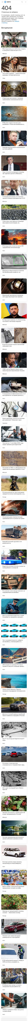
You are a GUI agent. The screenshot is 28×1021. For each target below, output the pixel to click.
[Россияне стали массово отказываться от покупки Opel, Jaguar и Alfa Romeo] (14, 758)
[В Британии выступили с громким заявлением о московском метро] (14, 92)
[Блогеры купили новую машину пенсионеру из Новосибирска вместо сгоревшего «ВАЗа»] (14, 856)
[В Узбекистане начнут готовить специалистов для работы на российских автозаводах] (14, 979)
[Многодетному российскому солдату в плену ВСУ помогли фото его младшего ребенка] (14, 43)
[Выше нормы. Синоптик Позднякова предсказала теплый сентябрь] (14, 881)
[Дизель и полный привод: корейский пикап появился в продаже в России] (14, 708)
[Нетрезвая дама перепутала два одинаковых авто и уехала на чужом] (14, 511)
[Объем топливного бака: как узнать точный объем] (14, 1004)
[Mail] (5, 2)
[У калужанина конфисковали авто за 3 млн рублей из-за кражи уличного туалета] (14, 388)
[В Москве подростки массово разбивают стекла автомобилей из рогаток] (14, 117)
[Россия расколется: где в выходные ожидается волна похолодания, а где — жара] (14, 487)
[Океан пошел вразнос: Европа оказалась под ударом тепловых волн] (14, 684)
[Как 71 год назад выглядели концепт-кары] (14, 733)
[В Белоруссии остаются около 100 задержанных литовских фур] (14, 240)
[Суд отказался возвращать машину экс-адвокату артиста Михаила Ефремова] (14, 166)
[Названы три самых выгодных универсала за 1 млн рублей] (14, 930)
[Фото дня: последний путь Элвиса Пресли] (14, 782)
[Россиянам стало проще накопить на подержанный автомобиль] (14, 585)
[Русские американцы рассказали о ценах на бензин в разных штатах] (14, 832)
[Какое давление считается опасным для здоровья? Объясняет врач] (14, 413)
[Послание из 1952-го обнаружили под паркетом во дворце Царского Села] (14, 462)
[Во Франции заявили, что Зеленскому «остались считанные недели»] (14, 314)
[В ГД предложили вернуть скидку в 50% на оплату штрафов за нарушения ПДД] (14, 955)
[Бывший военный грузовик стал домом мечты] (14, 536)
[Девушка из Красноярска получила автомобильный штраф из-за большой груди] (14, 265)
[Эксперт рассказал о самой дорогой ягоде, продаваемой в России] (14, 807)
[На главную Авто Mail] (8, 2)
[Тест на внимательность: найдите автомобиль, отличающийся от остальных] (14, 634)
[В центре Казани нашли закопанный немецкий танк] (14, 339)
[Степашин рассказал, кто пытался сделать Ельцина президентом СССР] (14, 191)
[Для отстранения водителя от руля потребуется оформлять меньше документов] (14, 610)
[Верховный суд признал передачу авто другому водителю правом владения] (14, 290)
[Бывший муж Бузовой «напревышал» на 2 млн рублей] (14, 142)
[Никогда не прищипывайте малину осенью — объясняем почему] (14, 905)
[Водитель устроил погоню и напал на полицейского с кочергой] (14, 561)
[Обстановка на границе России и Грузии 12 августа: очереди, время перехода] (14, 659)
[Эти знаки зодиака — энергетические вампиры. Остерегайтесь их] (14, 68)
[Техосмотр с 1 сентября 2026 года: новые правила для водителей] (14, 437)
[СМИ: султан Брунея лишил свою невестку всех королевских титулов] (14, 363)
